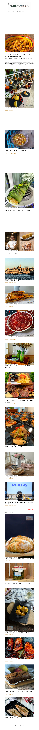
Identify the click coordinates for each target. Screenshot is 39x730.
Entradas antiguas (30, 509)
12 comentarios (11, 634)
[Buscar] (33, 3)
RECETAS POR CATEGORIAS (16, 11)
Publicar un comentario (12, 66)
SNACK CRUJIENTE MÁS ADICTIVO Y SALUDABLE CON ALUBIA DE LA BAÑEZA (18, 55)
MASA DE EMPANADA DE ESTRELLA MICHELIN (18, 305)
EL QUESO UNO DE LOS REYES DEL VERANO (17, 109)
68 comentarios (11, 560)
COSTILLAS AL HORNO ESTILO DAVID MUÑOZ (18, 660)
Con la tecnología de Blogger (20, 725)
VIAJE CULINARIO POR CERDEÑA (14, 446)
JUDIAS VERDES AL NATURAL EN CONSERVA (17, 583)
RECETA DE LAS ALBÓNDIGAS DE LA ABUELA (17, 633)
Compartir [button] (6, 66)
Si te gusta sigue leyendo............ (28, 66)
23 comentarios (11, 661)
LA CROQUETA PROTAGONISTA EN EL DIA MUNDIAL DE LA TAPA (17, 252)
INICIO (9, 11)
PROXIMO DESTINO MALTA (12, 280)
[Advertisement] (19, 23)
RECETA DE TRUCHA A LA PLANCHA (15, 717)
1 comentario (11, 110)
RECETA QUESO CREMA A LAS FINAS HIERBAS (18, 477)
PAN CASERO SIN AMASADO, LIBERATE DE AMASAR (19, 559)
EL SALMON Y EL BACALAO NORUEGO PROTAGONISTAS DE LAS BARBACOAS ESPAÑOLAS (19, 209)
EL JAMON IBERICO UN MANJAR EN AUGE (16, 338)
